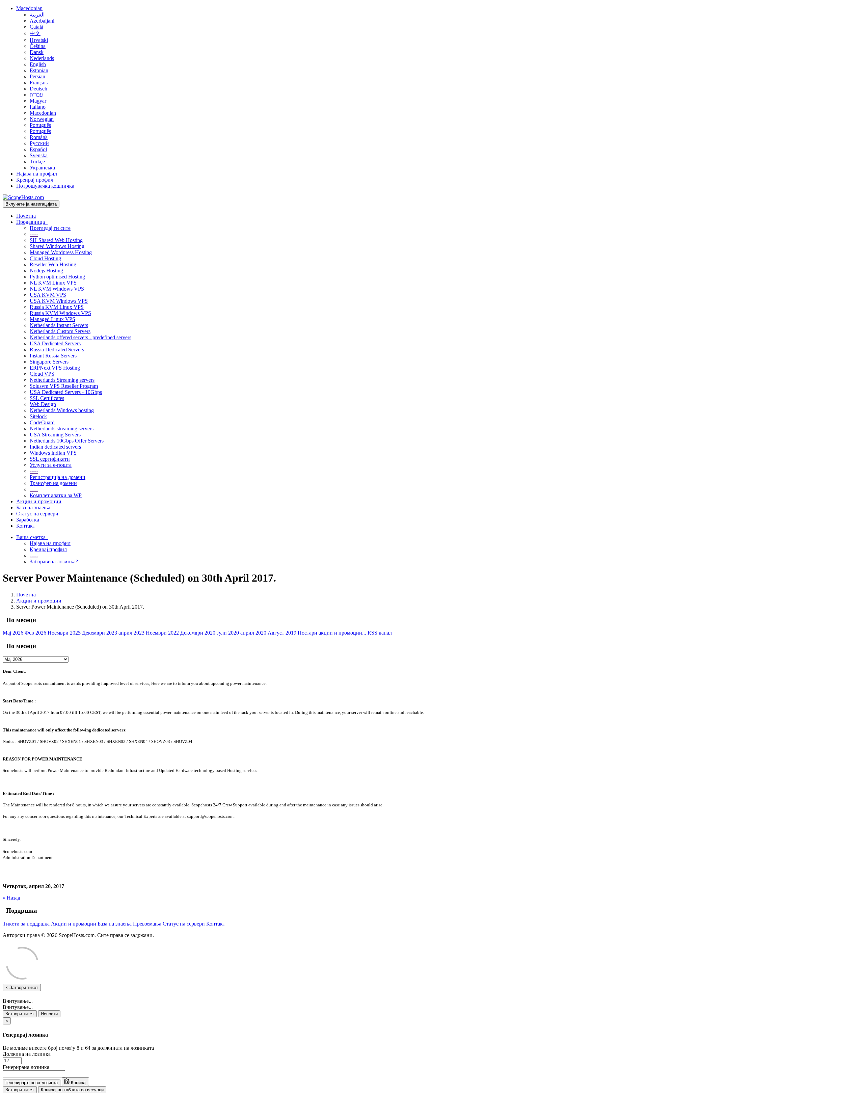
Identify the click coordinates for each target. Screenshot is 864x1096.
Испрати (49, 1013)
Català (36, 27)
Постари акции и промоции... (333, 633)
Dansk (37, 52)
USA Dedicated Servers (55, 343)
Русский (39, 143)
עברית (36, 95)
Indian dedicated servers (55, 447)
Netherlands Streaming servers (62, 380)
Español (38, 149)
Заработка (27, 520)
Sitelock (38, 416)
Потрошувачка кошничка (45, 186)
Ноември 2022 (163, 633)
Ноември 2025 (65, 633)
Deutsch (38, 88)
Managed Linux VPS (52, 319)
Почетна (26, 216)
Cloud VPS (42, 374)
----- (34, 234)
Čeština (38, 46)
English (38, 64)
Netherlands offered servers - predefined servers (80, 337)
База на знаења (33, 507)
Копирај (78, 1082)
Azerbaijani (42, 21)
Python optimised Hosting (57, 276)
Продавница (32, 222)
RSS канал (380, 633)
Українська (42, 167)
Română (39, 137)
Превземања (148, 924)
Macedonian (29, 8)
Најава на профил (36, 174)
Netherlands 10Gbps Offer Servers (67, 441)
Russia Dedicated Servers (57, 349)
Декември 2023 (100, 633)
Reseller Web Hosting (53, 264)
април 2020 (254, 633)
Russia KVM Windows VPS (60, 313)
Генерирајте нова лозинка (31, 1082)
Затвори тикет (19, 1013)
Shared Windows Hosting (57, 246)
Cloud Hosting (45, 258)
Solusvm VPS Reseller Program (64, 386)
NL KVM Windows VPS (57, 289)
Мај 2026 (14, 633)
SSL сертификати (50, 459)
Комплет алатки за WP (56, 495)
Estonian (39, 70)
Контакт (25, 526)
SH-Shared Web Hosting (56, 240)
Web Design (43, 404)
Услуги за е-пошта (51, 465)
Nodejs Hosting (46, 270)
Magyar (38, 101)
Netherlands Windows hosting (62, 410)
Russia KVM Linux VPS (57, 307)
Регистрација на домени (57, 477)
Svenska (39, 155)
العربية (37, 15)
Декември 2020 (198, 633)
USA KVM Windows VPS (59, 301)
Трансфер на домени (53, 483)
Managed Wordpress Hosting (61, 252)
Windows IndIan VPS (53, 453)
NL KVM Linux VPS (53, 283)
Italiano (38, 107)
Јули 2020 (228, 633)
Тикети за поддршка (27, 924)
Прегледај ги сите (50, 228)
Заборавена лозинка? (54, 561)
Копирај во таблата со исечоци (72, 1089)
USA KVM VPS (48, 295)
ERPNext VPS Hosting (55, 368)
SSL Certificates (47, 398)
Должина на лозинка (27, 1054)
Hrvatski (39, 40)
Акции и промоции (38, 501)
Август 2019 (283, 633)
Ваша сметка (32, 537)
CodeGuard (42, 422)
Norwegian (42, 119)
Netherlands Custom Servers (60, 331)
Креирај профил (34, 180)
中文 (35, 33)
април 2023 (132, 633)
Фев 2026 (36, 633)
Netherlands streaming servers (61, 428)
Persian (37, 76)
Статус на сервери (37, 513)
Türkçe (37, 161)
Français (39, 82)
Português (40, 125)
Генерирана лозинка (26, 1067)
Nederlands (42, 58)
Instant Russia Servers (53, 355)
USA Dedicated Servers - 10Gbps (66, 392)
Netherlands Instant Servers (59, 325)
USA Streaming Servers (55, 434)
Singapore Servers (49, 362)
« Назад (11, 898)
